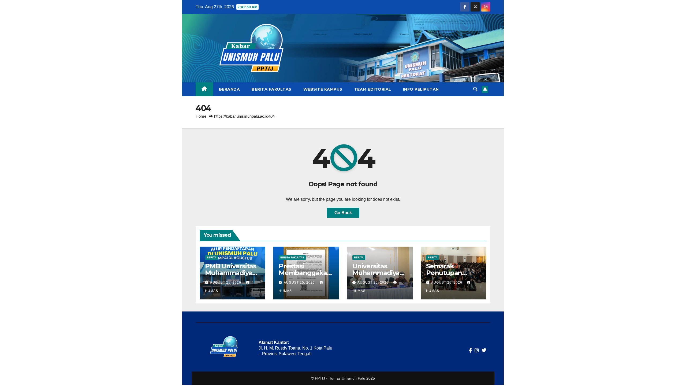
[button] (475, 89)
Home (201, 116)
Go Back (343, 212)
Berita (211, 257)
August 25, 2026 (226, 282)
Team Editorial (372, 89)
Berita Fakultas (272, 89)
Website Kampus (322, 89)
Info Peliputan (421, 89)
